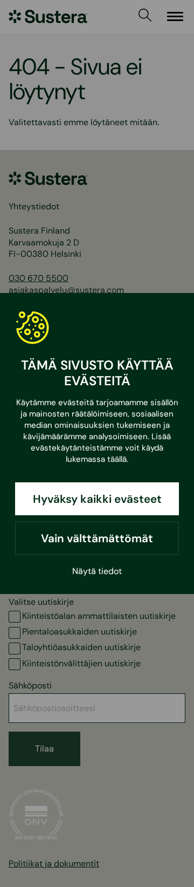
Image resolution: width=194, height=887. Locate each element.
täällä (117, 459)
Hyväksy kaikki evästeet (97, 499)
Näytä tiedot (97, 571)
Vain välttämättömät (97, 538)
